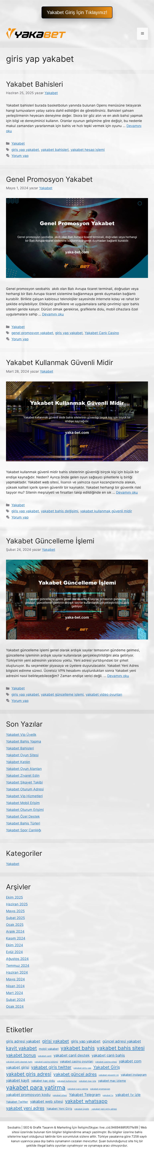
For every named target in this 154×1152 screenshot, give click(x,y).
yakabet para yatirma (35, 1087)
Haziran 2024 (17, 972)
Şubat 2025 (15, 918)
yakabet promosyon (100, 1089)
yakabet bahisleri (55, 150)
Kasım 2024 (15, 938)
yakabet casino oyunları (76, 1061)
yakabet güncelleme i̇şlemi (62, 694)
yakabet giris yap (82, 1068)
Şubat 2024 (15, 1000)
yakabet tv (107, 1095)
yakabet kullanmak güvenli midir (106, 511)
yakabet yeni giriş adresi (104, 1109)
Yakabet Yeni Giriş (59, 1108)
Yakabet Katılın (18, 762)
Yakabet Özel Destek (23, 816)
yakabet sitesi (60, 1095)
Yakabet (18, 143)
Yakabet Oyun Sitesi (22, 755)
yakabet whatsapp (86, 1101)
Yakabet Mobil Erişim (23, 803)
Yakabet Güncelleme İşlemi (50, 541)
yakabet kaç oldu (43, 1081)
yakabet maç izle (87, 1081)
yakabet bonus (21, 1055)
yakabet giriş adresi (28, 1074)
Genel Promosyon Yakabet (49, 179)
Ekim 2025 (14, 897)
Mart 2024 (14, 993)
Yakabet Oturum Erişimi (25, 810)
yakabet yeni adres (25, 1108)
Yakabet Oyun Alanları (24, 769)
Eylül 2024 (14, 952)
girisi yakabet (55, 1041)
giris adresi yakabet (23, 1041)
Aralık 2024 (15, 931)
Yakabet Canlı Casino (102, 333)
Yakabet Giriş (106, 1067)
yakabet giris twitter (51, 1067)
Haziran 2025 (17, 904)
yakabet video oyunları (104, 694)
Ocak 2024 (15, 1007)
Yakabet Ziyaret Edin (23, 776)
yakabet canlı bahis (108, 1055)
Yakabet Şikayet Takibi (24, 782)
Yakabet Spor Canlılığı (23, 830)
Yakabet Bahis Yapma (23, 741)
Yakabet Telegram (84, 1094)
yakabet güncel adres (75, 1074)
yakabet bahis (78, 1048)
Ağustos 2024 (17, 959)
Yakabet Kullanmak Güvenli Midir (59, 362)
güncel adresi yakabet (121, 1041)
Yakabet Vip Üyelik (21, 735)
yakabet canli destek (72, 1055)
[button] (77, 12)
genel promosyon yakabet (32, 333)
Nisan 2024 (15, 986)
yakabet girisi (17, 1067)
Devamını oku (53, 314)
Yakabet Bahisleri (34, 84)
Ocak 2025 (14, 925)
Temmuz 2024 (17, 966)
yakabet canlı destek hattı (19, 1061)
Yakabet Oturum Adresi (25, 789)
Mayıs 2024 (15, 979)
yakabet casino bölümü (46, 1061)
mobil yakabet (49, 1049)
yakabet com (130, 1061)
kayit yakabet (21, 1048)
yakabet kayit (17, 1080)
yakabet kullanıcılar (67, 1081)
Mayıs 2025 (15, 911)
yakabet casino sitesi (106, 1061)
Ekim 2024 (14, 945)
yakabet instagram (134, 1075)
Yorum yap (19, 156)
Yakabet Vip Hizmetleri (24, 796)
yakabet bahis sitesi (121, 1048)
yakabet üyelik (81, 1109)
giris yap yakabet (25, 150)
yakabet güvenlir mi (109, 1075)
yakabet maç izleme (112, 1081)
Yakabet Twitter (17, 1102)
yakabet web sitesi (46, 1101)
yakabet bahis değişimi (59, 511)
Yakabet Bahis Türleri (23, 823)
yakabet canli (45, 1056)
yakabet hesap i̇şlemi (88, 150)
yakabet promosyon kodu (28, 1094)
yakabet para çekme (77, 1089)
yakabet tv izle (128, 1094)
